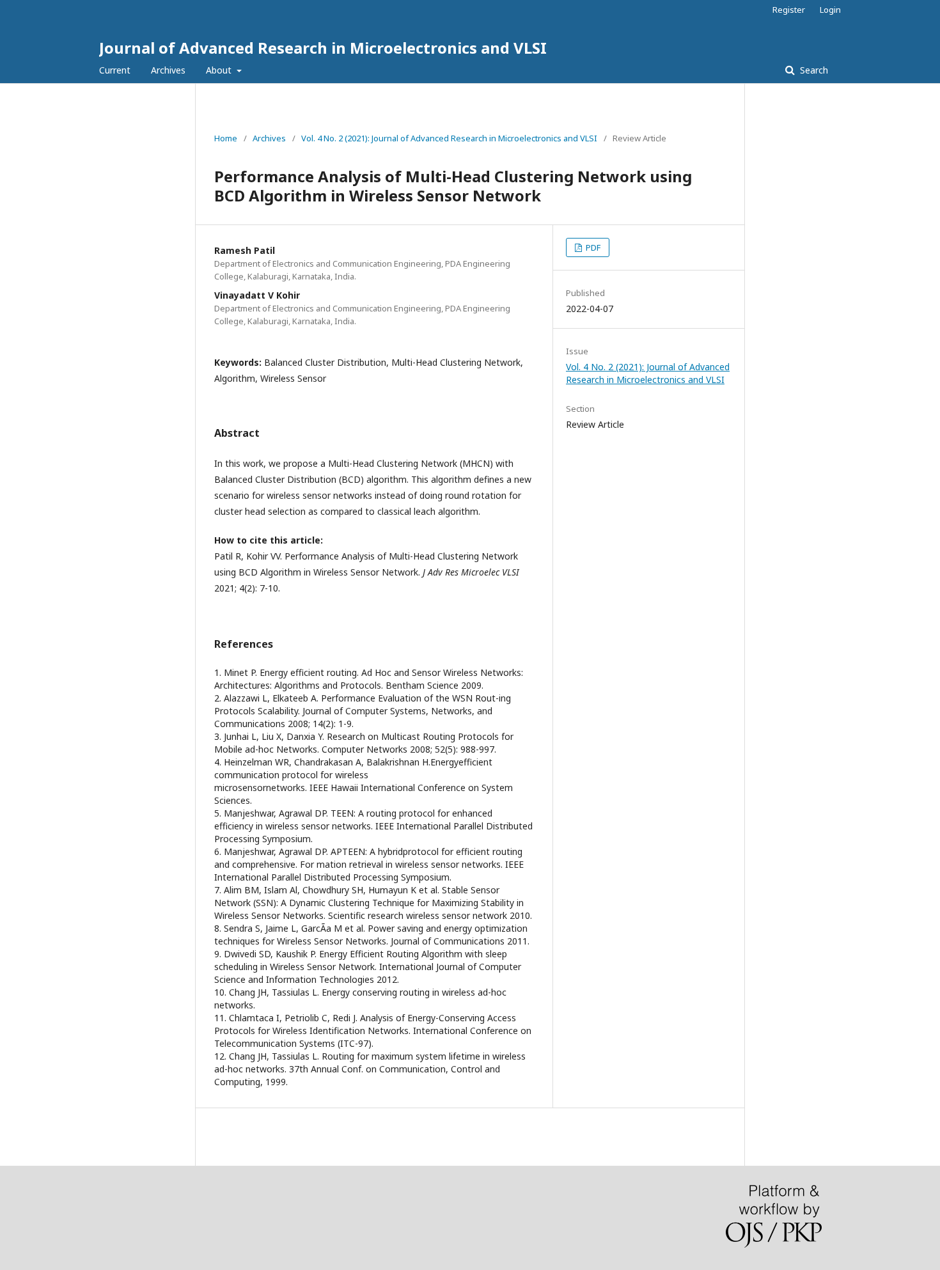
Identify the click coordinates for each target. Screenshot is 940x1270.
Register (788, 9)
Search (812, 70)
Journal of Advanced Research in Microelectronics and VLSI (323, 47)
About (220, 70)
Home (225, 138)
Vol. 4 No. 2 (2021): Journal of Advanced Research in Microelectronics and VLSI (449, 138)
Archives (168, 70)
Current (114, 70)
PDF (592, 247)
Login (830, 9)
